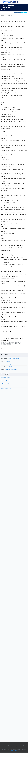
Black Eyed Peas (5, 7)
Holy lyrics (11, 366)
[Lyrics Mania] (14, 1)
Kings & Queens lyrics (11, 369)
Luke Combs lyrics (5, 377)
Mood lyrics (10, 364)
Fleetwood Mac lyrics (6, 388)
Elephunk (3, 9)
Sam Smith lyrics (5, 386)
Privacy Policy (14, 750)
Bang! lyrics (7, 361)
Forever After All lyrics (13, 358)
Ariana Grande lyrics (6, 383)
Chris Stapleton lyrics (6, 380)
